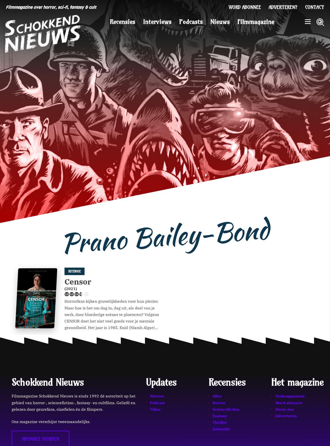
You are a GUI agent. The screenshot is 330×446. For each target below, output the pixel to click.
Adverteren (286, 415)
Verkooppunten (290, 396)
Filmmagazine (255, 22)
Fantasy (219, 415)
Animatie (221, 428)
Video (155, 409)
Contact (314, 7)
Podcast (157, 402)
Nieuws (220, 22)
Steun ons (284, 409)
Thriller (219, 422)
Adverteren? (283, 7)
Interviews (157, 22)
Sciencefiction (226, 409)
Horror (219, 402)
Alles (217, 396)
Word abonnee (245, 7)
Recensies (122, 22)
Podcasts (191, 22)
